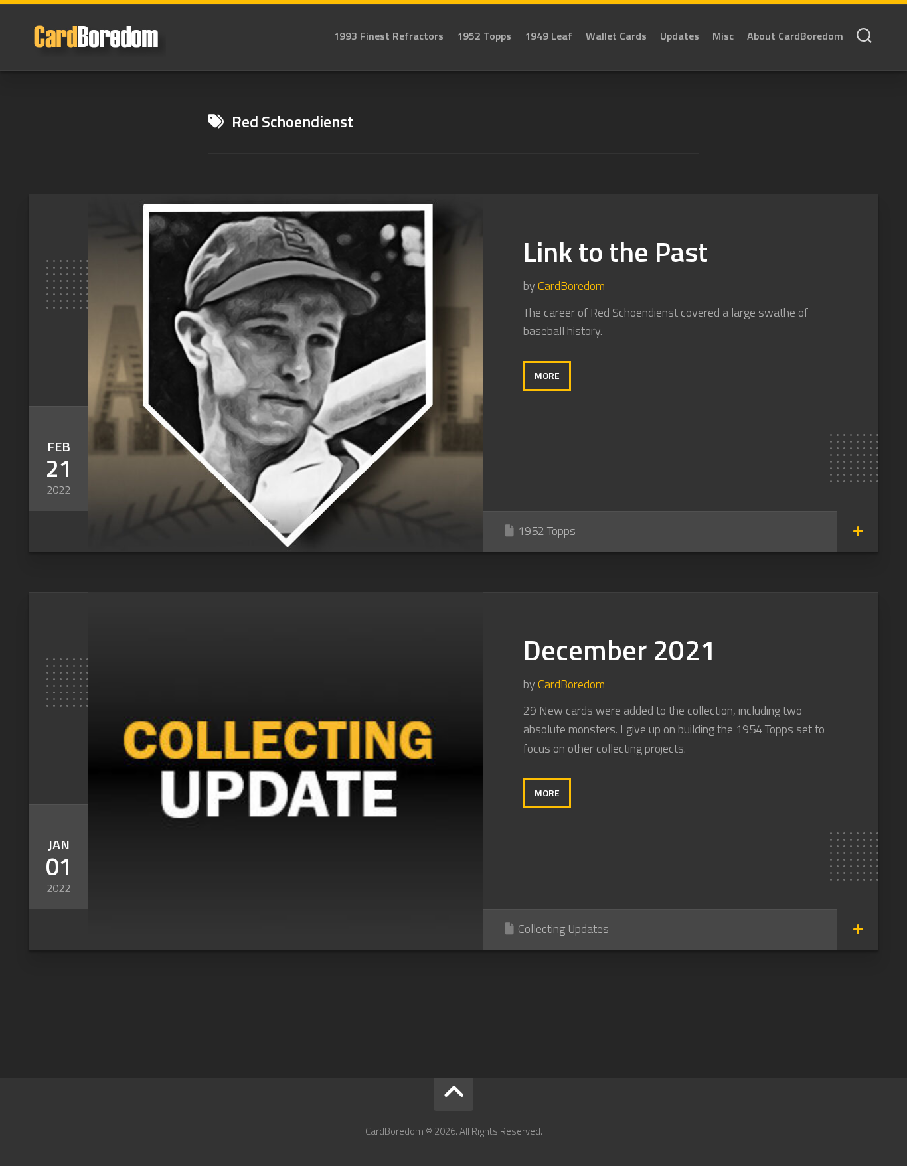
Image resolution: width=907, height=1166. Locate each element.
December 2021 (619, 649)
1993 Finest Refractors (388, 35)
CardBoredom (571, 286)
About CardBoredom (795, 35)
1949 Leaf (548, 35)
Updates (679, 35)
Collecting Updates (563, 929)
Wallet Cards (616, 35)
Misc (723, 35)
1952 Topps (484, 35)
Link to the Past (615, 251)
